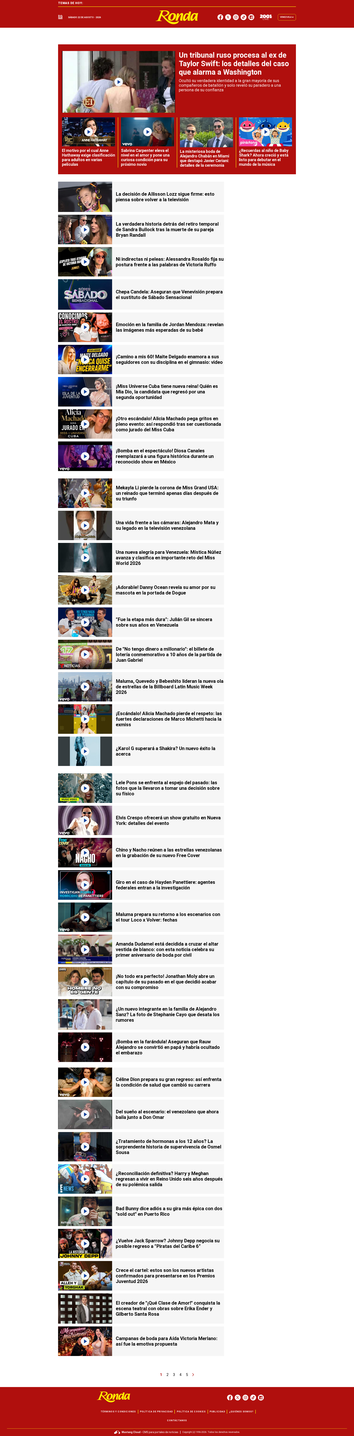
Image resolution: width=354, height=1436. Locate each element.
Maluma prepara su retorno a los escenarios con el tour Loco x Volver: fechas (168, 917)
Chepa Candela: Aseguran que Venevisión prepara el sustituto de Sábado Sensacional (169, 294)
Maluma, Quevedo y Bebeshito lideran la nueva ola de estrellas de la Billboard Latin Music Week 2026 (169, 686)
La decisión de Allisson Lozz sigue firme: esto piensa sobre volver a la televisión (165, 196)
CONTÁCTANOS (177, 1420)
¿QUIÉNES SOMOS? (241, 1411)
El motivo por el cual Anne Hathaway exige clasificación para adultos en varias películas (88, 157)
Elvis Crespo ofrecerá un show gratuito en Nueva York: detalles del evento (168, 820)
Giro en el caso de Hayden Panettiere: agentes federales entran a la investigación (165, 885)
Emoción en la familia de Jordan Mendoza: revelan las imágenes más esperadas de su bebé (169, 327)
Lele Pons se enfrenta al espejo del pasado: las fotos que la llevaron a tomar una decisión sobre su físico (168, 788)
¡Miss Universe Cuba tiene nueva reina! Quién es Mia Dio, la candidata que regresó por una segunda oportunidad (167, 391)
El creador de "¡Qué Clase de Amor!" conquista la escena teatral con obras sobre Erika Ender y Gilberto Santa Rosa (168, 1308)
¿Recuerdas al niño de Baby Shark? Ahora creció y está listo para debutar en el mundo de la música (264, 157)
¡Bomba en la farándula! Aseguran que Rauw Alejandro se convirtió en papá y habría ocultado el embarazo (168, 1047)
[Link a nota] (118, 82)
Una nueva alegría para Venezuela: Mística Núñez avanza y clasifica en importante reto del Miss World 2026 (168, 557)
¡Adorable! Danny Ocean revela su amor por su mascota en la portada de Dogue (165, 590)
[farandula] (177, 17)
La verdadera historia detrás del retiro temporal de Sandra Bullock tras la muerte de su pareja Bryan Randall (167, 229)
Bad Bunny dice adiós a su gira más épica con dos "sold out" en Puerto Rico (169, 1211)
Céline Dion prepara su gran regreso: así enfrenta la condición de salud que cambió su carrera (168, 1082)
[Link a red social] (230, 1398)
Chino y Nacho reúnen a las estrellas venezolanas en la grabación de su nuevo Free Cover (169, 852)
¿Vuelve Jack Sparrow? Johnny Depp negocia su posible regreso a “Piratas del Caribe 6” (168, 1243)
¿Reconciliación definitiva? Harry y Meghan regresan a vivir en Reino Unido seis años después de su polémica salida (169, 1179)
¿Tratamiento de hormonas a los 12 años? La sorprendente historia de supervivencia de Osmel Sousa (168, 1146)
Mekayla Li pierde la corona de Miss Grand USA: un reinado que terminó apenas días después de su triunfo (167, 493)
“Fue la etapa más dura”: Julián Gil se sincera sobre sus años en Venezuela (164, 622)
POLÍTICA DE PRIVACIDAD (156, 1411)
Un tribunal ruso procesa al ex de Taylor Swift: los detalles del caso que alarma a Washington (234, 64)
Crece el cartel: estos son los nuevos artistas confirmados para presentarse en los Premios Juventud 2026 (165, 1275)
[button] (60, 17)
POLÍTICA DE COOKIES (191, 1411)
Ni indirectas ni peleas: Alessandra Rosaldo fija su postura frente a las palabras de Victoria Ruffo (170, 261)
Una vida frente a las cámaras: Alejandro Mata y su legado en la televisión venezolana (167, 525)
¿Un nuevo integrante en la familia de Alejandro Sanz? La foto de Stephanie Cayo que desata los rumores (168, 1014)
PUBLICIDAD (217, 1411)
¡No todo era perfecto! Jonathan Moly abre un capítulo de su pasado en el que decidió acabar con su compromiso (166, 981)
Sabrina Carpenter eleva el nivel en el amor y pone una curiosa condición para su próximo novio (145, 157)
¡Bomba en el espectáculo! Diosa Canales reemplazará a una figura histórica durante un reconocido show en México (165, 456)
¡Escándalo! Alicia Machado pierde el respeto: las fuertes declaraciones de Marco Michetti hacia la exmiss (169, 719)
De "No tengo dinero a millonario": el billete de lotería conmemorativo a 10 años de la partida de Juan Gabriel (169, 654)
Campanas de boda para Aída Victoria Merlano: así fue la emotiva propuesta (166, 1341)
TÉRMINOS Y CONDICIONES (118, 1411)
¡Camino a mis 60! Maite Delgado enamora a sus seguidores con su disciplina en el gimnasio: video (169, 359)
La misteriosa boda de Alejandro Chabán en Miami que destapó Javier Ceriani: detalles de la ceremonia (204, 158)
